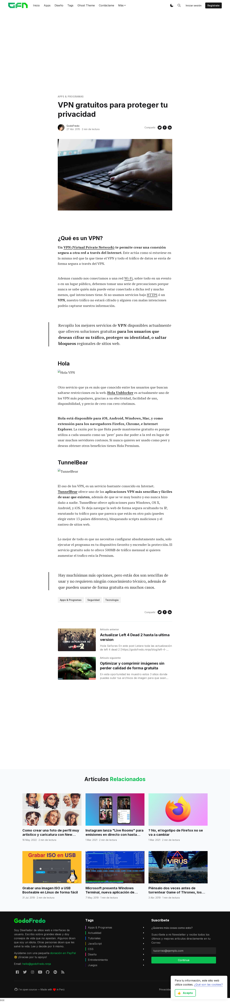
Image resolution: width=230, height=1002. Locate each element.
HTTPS (152, 294)
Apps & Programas (71, 96)
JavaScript (95, 943)
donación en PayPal (63, 953)
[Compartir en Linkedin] (169, 127)
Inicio (36, 5)
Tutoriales (94, 938)
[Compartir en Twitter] (159, 127)
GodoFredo (73, 125)
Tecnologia (112, 600)
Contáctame (106, 5)
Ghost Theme (86, 5)
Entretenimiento (98, 959)
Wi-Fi (128, 278)
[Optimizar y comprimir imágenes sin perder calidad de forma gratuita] (77, 668)
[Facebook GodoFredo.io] (17, 972)
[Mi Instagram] (32, 972)
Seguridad (93, 600)
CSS (90, 949)
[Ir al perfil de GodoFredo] (61, 127)
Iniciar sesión (194, 5)
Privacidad (165, 989)
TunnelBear (67, 491)
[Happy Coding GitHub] (47, 972)
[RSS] (62, 972)
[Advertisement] (115, 52)
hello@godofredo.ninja (36, 963)
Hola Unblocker (120, 392)
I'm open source (28, 989)
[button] (172, 5)
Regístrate (213, 5)
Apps (47, 5)
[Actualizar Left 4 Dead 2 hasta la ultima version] (77, 639)
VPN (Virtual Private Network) (88, 247)
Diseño (59, 5)
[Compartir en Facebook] (164, 127)
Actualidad (94, 933)
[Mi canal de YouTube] (40, 972)
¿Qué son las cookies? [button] (208, 984)
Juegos (92, 965)
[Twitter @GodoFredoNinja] (25, 972)
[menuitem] (165, 989)
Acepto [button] (185, 993)
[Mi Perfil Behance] (55, 972)
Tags (70, 5)
